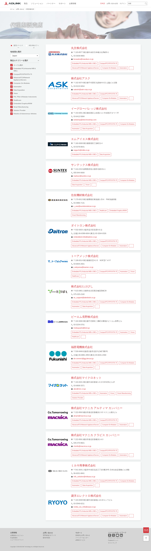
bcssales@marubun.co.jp (83, 59)
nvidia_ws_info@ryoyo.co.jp (85, 507)
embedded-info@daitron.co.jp (85, 237)
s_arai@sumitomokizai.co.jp (85, 206)
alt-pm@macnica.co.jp (82, 416)
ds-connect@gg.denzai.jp (84, 358)
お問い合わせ (112, 3)
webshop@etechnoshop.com (85, 120)
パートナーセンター (82, 538)
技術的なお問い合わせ (83, 535)
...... (131, 68)
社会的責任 (13, 538)
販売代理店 (46, 538)
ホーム (12, 9)
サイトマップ (112, 543)
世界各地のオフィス (49, 535)
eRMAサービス (80, 540)
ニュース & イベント (17, 540)
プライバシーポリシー (115, 538)
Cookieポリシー (113, 540)
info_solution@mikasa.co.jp (84, 477)
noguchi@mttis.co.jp (81, 150)
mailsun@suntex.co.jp (82, 176)
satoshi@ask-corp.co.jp (83, 89)
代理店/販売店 (30, 9)
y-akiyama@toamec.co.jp (83, 267)
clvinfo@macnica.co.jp (82, 446)
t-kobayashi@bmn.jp (82, 328)
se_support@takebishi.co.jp (84, 298)
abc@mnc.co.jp (80, 389)
